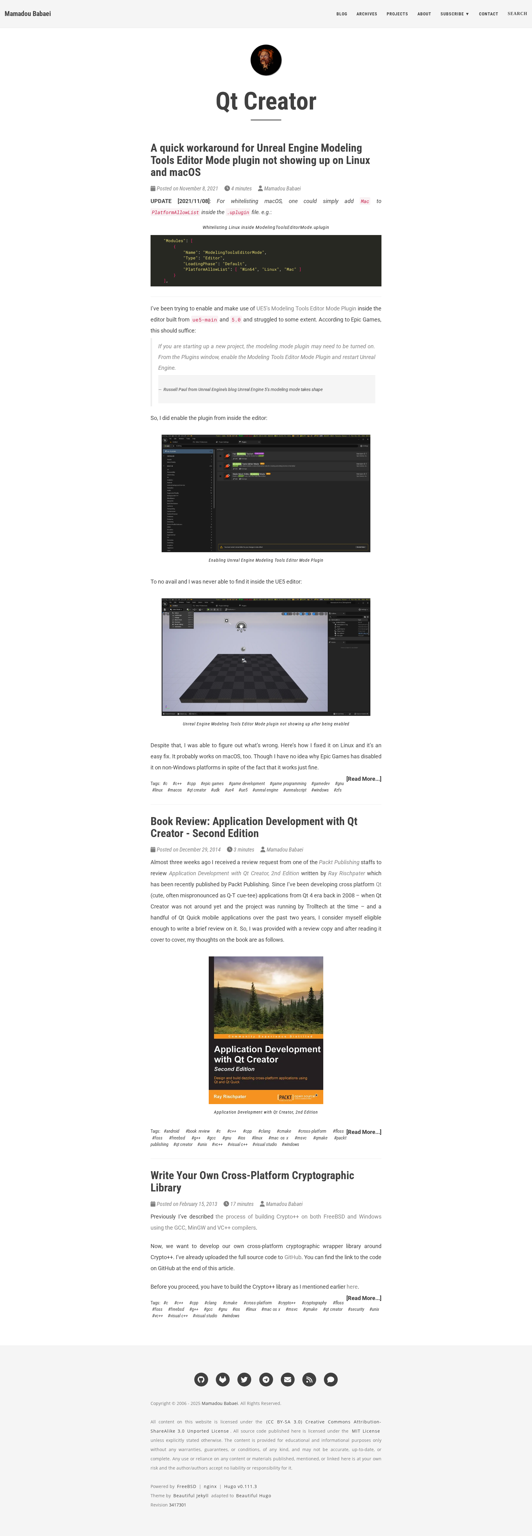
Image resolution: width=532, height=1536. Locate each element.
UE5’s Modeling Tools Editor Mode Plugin (306, 308)
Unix (203, 1144)
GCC (212, 1138)
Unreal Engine (266, 790)
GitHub (292, 1257)
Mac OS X (279, 1138)
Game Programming (289, 783)
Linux (159, 790)
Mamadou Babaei (28, 14)
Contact (488, 13)
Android (172, 1131)
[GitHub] (201, 1379)
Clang (265, 1131)
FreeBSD (178, 1138)
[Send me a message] (331, 1379)
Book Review (199, 1131)
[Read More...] (363, 779)
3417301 (177, 1505)
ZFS (339, 790)
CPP (192, 783)
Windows (321, 790)
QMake (322, 1138)
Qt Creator (197, 790)
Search (517, 13)
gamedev (322, 783)
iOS (242, 1138)
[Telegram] (266, 1379)
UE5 (244, 790)
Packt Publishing (339, 862)
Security (357, 1309)
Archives (367, 13)
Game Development (247, 783)
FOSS (159, 1138)
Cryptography (315, 1303)
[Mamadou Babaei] (266, 60)
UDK (216, 790)
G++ (197, 1138)
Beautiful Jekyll (191, 1495)
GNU (340, 783)
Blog (342, 13)
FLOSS (339, 1131)
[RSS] (309, 1379)
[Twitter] (244, 1379)
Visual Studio (266, 1144)
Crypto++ (288, 1303)
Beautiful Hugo (253, 1495)
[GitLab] (222, 1379)
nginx (210, 1486)
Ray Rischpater (346, 873)
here (352, 1286)
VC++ (218, 1144)
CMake (285, 1131)
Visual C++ (239, 1144)
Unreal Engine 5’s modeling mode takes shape (280, 389)
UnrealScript (296, 790)
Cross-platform (313, 1131)
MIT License (366, 1431)
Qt (378, 884)
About (424, 13)
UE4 (230, 790)
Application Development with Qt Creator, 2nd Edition (234, 873)
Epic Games (213, 783)
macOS (176, 790)
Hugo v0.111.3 (240, 1486)
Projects (397, 13)
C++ (178, 783)
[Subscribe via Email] (287, 1379)
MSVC (302, 1138)
